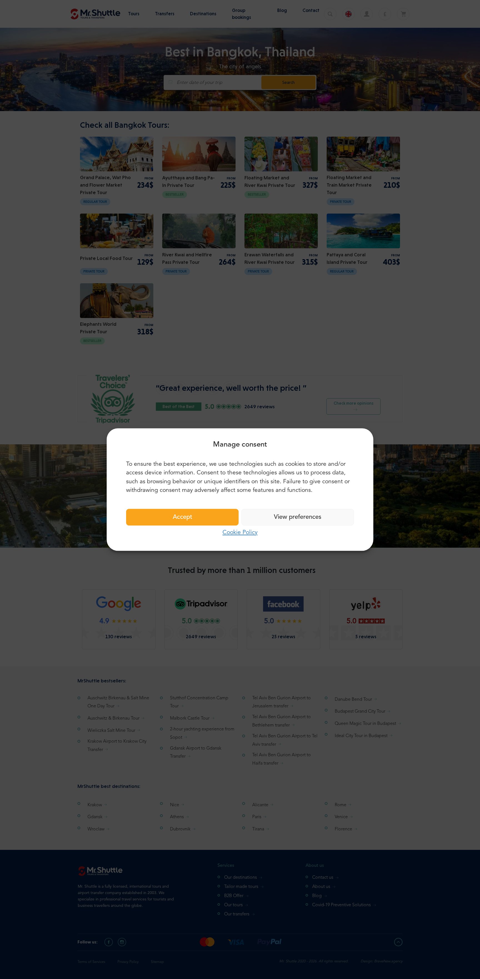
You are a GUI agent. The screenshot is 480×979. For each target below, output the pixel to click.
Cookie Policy (240, 532)
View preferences (297, 517)
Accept (182, 517)
